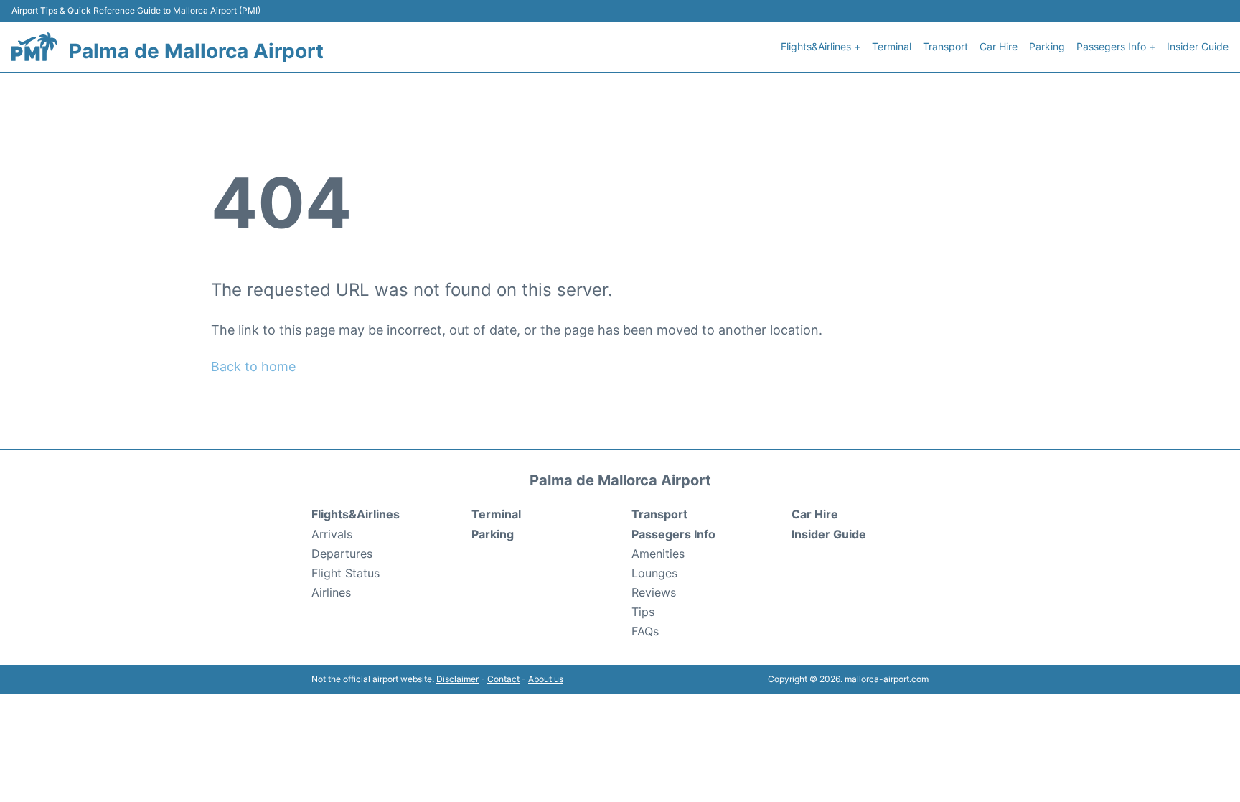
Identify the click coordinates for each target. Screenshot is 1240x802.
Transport (945, 46)
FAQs (645, 631)
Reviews (653, 592)
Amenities (658, 553)
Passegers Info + (1115, 46)
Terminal (891, 46)
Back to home (253, 366)
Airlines (331, 592)
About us (545, 678)
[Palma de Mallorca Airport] (34, 46)
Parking (1047, 46)
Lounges (654, 573)
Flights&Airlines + (820, 46)
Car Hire (999, 46)
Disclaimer (457, 678)
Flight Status (345, 573)
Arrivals (331, 534)
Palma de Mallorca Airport (196, 51)
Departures (341, 553)
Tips (642, 612)
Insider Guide (1198, 46)
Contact (503, 678)
